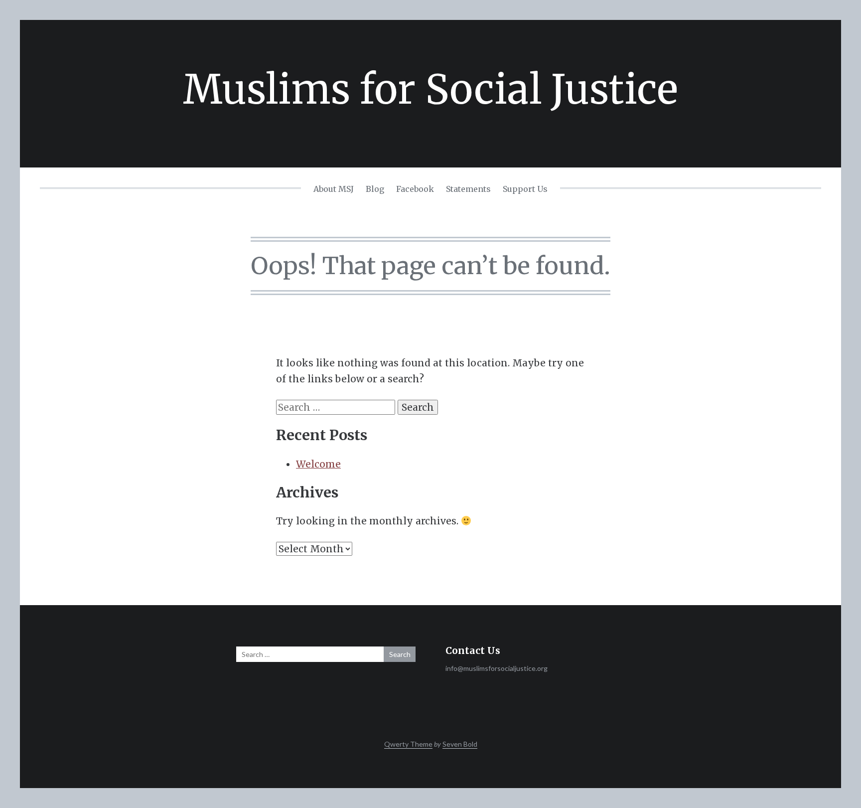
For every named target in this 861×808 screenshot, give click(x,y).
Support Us (525, 189)
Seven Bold (459, 744)
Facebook (415, 189)
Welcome (318, 464)
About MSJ (333, 189)
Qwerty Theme (408, 744)
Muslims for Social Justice (430, 89)
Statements (468, 189)
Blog (375, 189)
